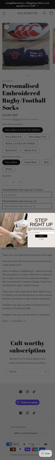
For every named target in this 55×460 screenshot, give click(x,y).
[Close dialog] (2, 214)
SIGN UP (41, 235)
